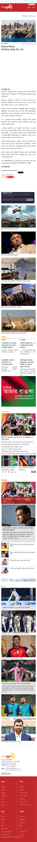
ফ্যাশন (3, 817)
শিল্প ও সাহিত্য (24, 793)
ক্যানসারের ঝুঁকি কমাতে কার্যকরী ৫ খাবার (11, 447)
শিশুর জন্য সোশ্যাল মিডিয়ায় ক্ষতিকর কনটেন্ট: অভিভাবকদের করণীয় (18, 454)
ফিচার (2, 820)
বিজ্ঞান (3, 802)
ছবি (21, 829)
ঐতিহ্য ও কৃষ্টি (23, 796)
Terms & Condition (6, 831)
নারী (2, 826)
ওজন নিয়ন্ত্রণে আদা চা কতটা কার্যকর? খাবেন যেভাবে (14, 451)
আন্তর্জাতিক (5, 43)
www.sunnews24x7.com (14, 770)
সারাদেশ (3, 790)
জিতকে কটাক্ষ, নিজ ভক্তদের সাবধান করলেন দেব (22, 553)
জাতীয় (3, 787)
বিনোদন (4, 480)
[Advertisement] (18, 70)
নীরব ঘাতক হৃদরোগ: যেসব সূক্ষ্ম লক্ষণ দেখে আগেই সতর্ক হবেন (17, 442)
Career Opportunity (25, 804)
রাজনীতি (3, 793)
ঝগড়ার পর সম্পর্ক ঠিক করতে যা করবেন (11, 449)
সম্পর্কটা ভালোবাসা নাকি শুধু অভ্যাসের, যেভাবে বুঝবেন (15, 444)
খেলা (3, 586)
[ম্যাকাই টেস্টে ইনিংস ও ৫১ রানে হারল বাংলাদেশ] (18, 599)
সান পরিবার (23, 832)
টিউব (21, 826)
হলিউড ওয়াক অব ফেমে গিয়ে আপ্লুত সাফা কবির (22, 545)
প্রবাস (2, 799)
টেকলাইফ (22, 799)
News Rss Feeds (5, 834)
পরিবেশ (22, 823)
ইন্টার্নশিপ (22, 820)
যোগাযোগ (22, 817)
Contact (22, 834)
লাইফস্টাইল (5, 412)
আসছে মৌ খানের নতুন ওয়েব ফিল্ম (20, 560)
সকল (33, 7)
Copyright (4, 837)
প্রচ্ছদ (29, 7)
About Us (3, 805)
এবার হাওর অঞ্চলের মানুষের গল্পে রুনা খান (22, 568)
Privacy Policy (23, 802)
